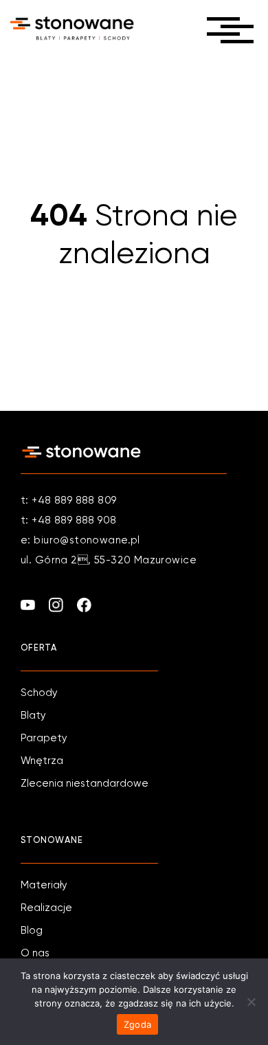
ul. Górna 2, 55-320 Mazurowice (109, 560)
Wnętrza (42, 761)
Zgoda (137, 1024)
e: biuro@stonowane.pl (80, 540)
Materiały (44, 885)
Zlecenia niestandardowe (84, 783)
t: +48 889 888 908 (69, 520)
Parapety (44, 738)
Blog (32, 930)
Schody (39, 693)
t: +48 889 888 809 (69, 500)
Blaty (33, 715)
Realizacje (46, 908)
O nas (35, 953)
